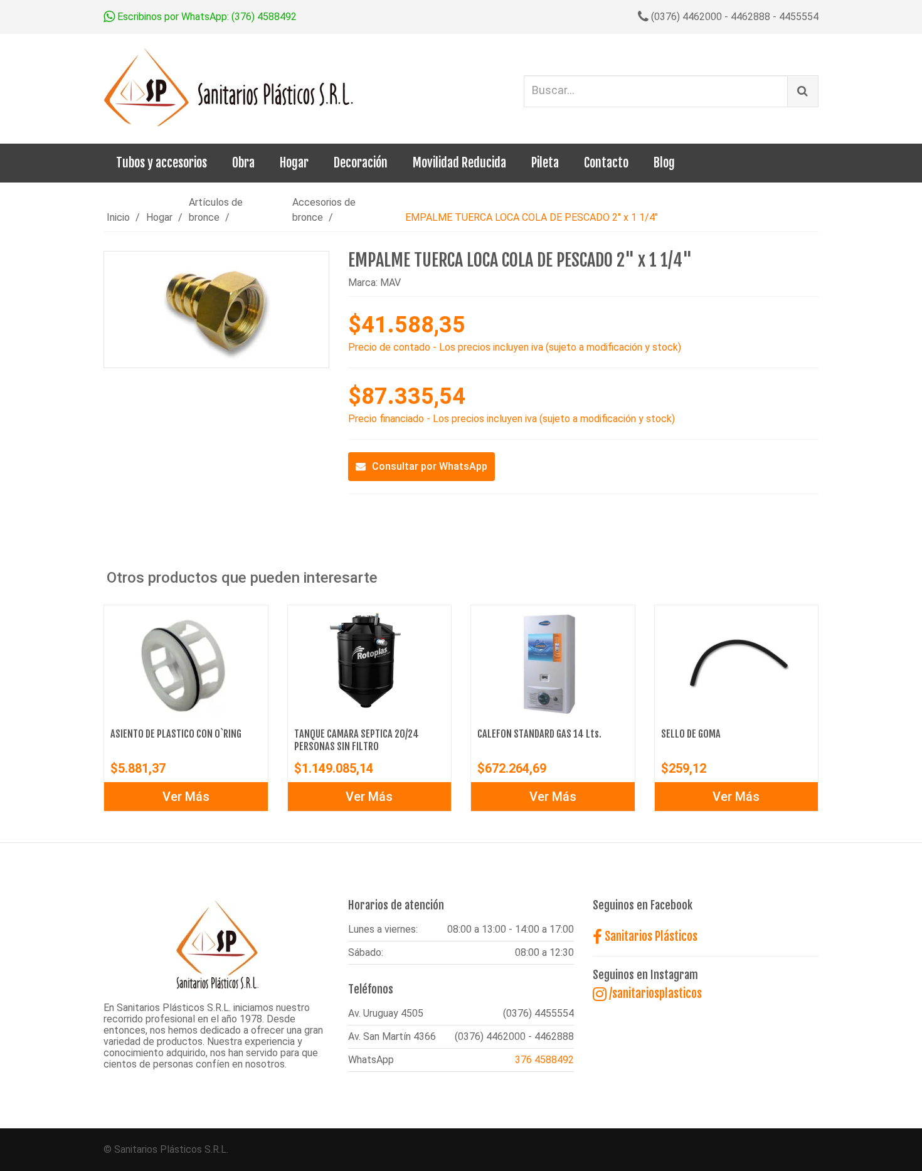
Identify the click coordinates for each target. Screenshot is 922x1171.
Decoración (361, 163)
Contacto (606, 163)
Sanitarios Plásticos (649, 936)
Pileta (545, 163)
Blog (664, 163)
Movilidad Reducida (459, 163)
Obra (243, 163)
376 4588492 (544, 1060)
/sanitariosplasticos (654, 993)
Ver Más (185, 796)
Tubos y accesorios (161, 163)
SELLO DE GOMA (691, 734)
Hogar (294, 163)
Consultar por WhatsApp (429, 466)
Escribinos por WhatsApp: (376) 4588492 (206, 17)
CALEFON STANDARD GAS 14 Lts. (539, 734)
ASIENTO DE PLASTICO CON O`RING (175, 734)
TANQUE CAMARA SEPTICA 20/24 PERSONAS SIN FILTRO (356, 740)
